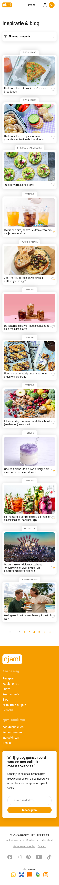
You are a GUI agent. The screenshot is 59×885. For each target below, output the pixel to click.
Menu (31, 5)
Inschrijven (29, 810)
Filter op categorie (19, 36)
